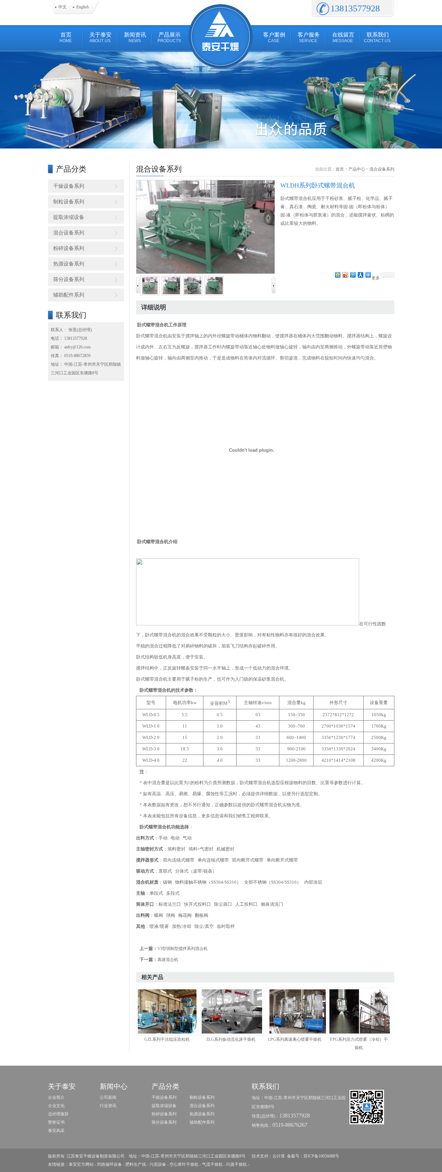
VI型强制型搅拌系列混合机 (182, 948)
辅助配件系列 (68, 295)
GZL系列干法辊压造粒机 (167, 1039)
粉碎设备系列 (68, 248)
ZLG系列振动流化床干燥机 (231, 1039)
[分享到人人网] (360, 274)
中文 (62, 6)
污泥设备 (158, 1164)
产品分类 (165, 1086)
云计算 (278, 1156)
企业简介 (56, 1097)
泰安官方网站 (81, 1164)
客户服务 (309, 37)
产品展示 (169, 37)
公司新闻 (108, 1097)
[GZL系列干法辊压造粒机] (167, 1011)
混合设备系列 (68, 233)
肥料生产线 (135, 1164)
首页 (65, 37)
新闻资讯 (135, 37)
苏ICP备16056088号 (321, 1156)
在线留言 (343, 37)
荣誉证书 (56, 1122)
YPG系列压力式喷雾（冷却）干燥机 (358, 1043)
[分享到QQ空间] (337, 274)
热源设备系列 (68, 264)
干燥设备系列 (68, 186)
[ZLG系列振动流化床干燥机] (231, 1011)
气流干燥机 (212, 1164)
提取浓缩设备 (68, 217)
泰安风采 (56, 1130)
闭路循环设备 (109, 1164)
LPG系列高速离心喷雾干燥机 (294, 1039)
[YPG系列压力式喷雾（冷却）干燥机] (359, 1011)
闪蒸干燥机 (236, 1164)
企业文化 (56, 1105)
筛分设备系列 (68, 279)
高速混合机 (167, 959)
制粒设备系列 (68, 201)
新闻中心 (113, 1086)
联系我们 (377, 37)
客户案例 (274, 37)
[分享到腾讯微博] (352, 274)
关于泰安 (100, 37)
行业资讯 (108, 1105)
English (82, 6)
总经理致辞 (58, 1114)
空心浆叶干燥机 (184, 1164)
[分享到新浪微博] (345, 274)
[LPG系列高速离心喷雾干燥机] (295, 1011)
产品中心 (356, 169)
